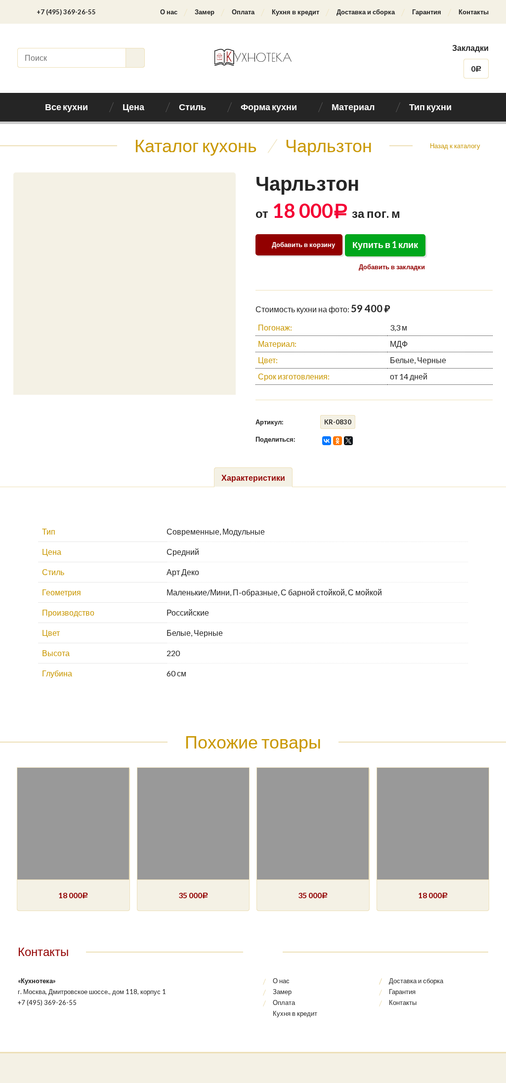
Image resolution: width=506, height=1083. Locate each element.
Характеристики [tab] (253, 477)
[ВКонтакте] (326, 440)
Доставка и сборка (366, 12)
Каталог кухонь (195, 145)
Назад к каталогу (455, 146)
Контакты (474, 12)
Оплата (243, 12)
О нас (168, 12)
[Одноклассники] (337, 440)
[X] (348, 440)
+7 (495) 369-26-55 (66, 12)
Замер (204, 12)
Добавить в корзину (303, 245)
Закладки (470, 47)
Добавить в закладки (391, 267)
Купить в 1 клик (385, 244)
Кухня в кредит (295, 12)
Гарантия (426, 12)
